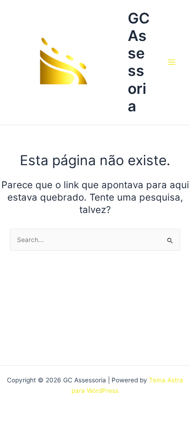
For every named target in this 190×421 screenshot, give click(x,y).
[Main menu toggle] (171, 62)
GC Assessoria (139, 62)
